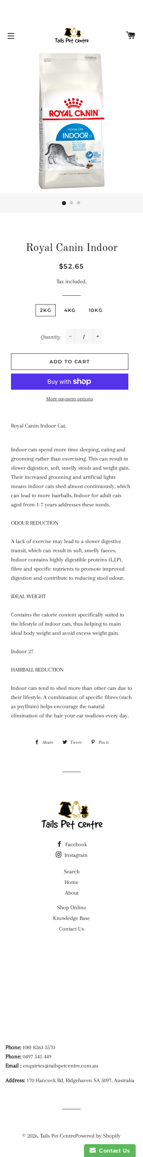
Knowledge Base (71, 918)
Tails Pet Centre (57, 1135)
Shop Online (71, 907)
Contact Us (71, 928)
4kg (70, 310)
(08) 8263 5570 (39, 1047)
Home (71, 882)
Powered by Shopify (98, 1135)
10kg (96, 310)
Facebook (75, 844)
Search (72, 871)
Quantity (50, 337)
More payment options (69, 398)
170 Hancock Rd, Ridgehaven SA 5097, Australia (80, 1080)
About (71, 892)
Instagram (75, 855)
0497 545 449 (37, 1056)
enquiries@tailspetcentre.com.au (60, 1065)
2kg (45, 310)
